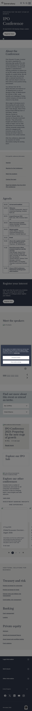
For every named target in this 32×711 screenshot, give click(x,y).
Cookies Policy (17, 353)
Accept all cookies (16, 357)
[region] (16, 355)
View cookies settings (16, 362)
